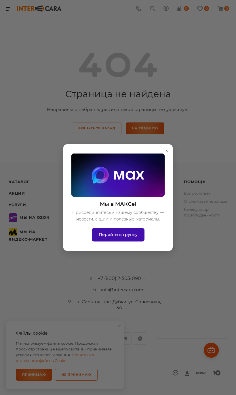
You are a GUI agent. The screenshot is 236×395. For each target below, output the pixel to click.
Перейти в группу (118, 234)
